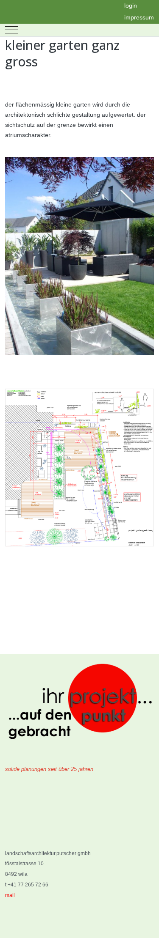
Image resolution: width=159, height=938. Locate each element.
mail (10, 895)
